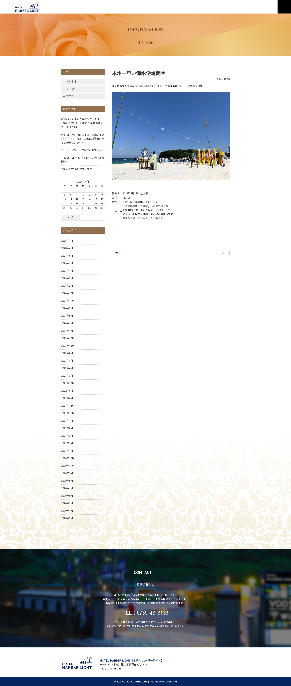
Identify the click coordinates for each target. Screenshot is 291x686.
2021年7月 (67, 420)
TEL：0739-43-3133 (145, 612)
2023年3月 (67, 375)
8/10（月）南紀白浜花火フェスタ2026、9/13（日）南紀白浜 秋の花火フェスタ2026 (82, 123)
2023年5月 (67, 360)
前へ (117, 253)
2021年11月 (67, 413)
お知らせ (71, 81)
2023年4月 (67, 368)
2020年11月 (67, 465)
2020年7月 (67, 488)
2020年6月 (67, 495)
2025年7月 (67, 263)
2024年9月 (67, 308)
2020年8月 (67, 480)
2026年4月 (67, 248)
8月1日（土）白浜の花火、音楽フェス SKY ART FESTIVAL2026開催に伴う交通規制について (83, 138)
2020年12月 (67, 458)
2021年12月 (67, 405)
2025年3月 (67, 278)
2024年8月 (67, 315)
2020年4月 (67, 510)
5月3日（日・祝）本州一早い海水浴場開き (82, 159)
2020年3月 (67, 518)
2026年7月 (67, 240)
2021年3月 (67, 435)
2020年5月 (67, 503)
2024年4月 (67, 330)
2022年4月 (67, 398)
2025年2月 (67, 285)
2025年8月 (67, 255)
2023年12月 (67, 338)
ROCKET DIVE (169, 681)
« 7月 (70, 217)
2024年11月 (67, 300)
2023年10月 (67, 345)
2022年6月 (67, 390)
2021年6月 (67, 428)
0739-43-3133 (115, 668)
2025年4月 (67, 270)
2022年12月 (67, 383)
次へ (224, 253)
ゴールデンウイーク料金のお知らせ (81, 150)
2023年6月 (67, 353)
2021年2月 (67, 443)
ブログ (70, 96)
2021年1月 (67, 450)
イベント (71, 89)
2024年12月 (67, 293)
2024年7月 (67, 323)
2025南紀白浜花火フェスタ (76, 169)
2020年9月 (67, 473)
